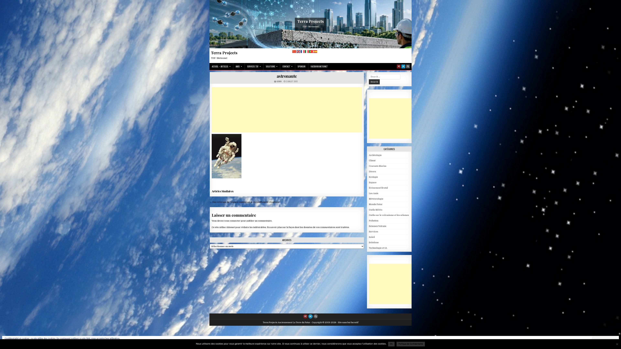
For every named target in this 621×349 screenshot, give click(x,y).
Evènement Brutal (378, 188)
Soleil (372, 237)
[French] (303, 51)
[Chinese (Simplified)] (294, 51)
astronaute (287, 76)
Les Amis (373, 193)
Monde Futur (375, 204)
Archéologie (375, 155)
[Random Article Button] (399, 66)
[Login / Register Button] (310, 316)
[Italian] (307, 51)
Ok (391, 344)
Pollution (373, 220)
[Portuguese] (311, 51)
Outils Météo (375, 210)
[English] (298, 51)
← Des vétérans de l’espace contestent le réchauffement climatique (245, 202)
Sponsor (301, 66)
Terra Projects (310, 21)
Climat (372, 160)
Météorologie (376, 199)
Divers (372, 171)
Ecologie (373, 177)
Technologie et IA (378, 248)
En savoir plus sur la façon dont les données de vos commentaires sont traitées (308, 227)
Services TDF (252, 66)
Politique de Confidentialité (410, 344)
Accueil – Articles (220, 66)
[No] (617, 344)
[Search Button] (408, 66)
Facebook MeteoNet (319, 66)
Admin (279, 81)
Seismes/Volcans (377, 226)
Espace (372, 182)
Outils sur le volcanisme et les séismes (389, 215)
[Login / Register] (403, 66)
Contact (286, 66)
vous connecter (232, 221)
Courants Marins (377, 166)
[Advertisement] (287, 109)
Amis (238, 66)
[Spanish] (315, 51)
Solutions (270, 66)
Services (373, 231)
